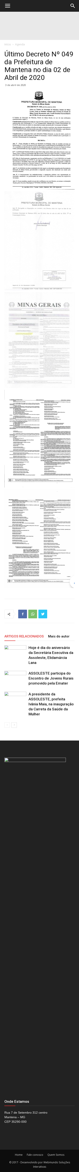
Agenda (20, 44)
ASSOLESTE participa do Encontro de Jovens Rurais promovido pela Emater (51, 678)
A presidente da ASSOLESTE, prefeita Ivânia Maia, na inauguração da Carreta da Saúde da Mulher (51, 704)
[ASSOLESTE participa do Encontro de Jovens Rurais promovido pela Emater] (15, 678)
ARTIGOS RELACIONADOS (24, 636)
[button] (73, 6)
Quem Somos (55, 1155)
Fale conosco (35, 1155)
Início (7, 44)
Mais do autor (59, 636)
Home (19, 1155)
